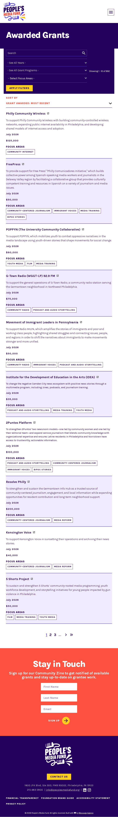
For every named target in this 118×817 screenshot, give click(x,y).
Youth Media (15, 263)
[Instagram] (89, 790)
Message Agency (86, 813)
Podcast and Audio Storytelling (54, 310)
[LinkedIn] (85, 790)
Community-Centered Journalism (28, 210)
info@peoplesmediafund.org (63, 789)
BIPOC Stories (16, 217)
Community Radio (18, 310)
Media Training (90, 210)
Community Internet (20, 151)
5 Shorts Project (17, 579)
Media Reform (62, 520)
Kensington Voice (18, 532)
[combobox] (24, 78)
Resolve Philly (16, 482)
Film (29, 263)
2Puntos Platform (19, 422)
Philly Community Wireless (25, 113)
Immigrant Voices (65, 210)
